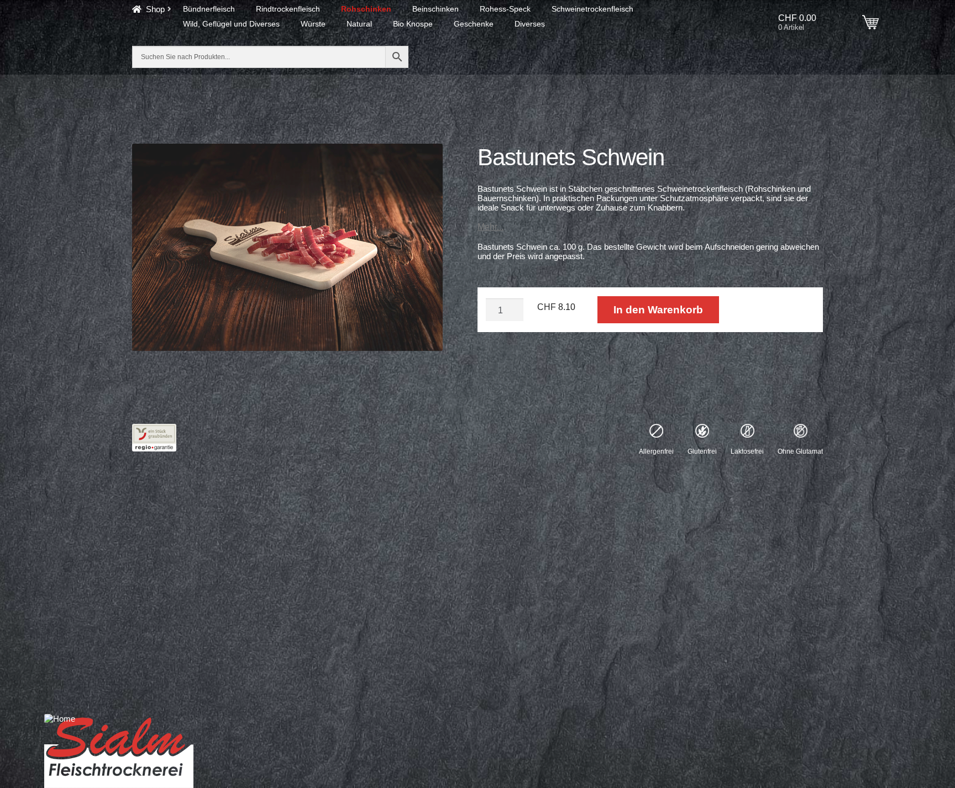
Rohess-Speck (505, 8)
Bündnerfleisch (209, 8)
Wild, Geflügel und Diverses (231, 23)
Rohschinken (366, 8)
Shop (155, 9)
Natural (359, 23)
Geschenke (474, 23)
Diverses (530, 23)
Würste (313, 23)
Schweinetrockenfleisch (592, 8)
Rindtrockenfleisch (288, 8)
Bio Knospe (413, 23)
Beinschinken (435, 8)
